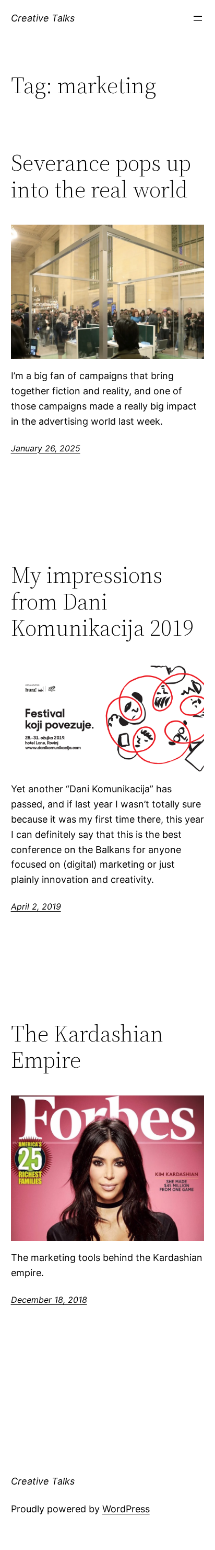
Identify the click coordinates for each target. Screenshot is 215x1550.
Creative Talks (43, 18)
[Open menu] (198, 18)
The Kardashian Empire (87, 1047)
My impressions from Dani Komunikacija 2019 (102, 601)
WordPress (126, 1508)
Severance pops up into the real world (101, 176)
